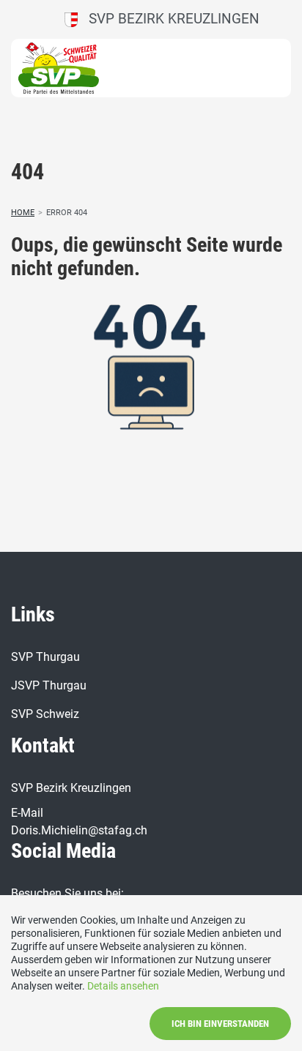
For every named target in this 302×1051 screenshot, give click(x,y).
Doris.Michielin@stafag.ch (79, 830)
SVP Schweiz (45, 714)
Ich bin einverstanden (220, 1023)
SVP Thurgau (45, 657)
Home (22, 212)
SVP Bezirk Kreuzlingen (168, 18)
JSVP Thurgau (48, 685)
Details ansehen (123, 986)
